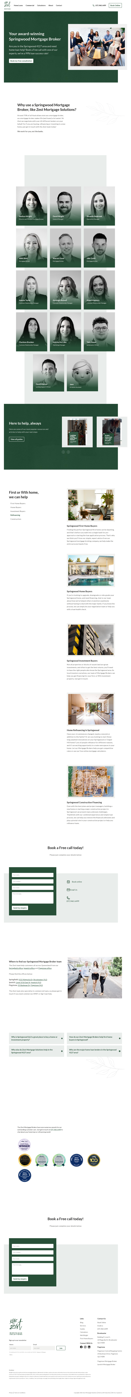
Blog (81, 1322)
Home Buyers (15, 507)
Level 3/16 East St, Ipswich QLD (28, 982)
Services (83, 1326)
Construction (15, 519)
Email (35, 1344)
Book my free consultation (21, 61)
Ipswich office (29, 968)
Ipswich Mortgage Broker (106, 1364)
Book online (77, 882)
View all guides (17, 439)
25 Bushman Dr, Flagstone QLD (30, 985)
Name (11, 1344)
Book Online (115, 5)
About (50, 5)
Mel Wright (84, 1335)
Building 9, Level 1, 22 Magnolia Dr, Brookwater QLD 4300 (107, 1340)
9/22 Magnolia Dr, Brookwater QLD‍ (33, 979)
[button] (63, 452)
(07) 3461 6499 (73, 901)
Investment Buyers (17, 511)
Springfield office (16, 968)
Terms (38, 1352)
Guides (82, 1329)
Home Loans (18, 5)
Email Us (73, 890)
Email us (100, 1326)
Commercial (30, 5)
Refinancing (15, 515)
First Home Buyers (17, 503)
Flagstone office (45, 968)
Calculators (41, 5)
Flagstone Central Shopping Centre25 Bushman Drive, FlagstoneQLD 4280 (109, 1354)
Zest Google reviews (36, 1095)
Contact (59, 5)
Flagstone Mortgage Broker (107, 1361)
